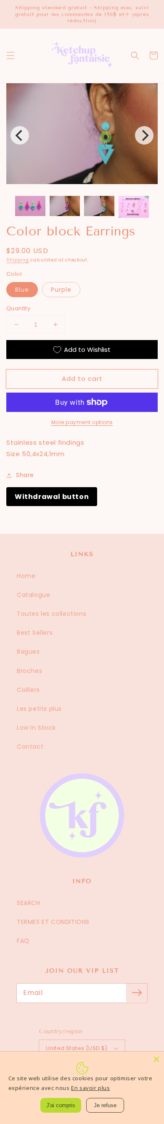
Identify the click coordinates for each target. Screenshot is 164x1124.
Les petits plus (39, 708)
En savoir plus (90, 1088)
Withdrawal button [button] (52, 496)
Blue (22, 289)
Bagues (28, 651)
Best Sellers (35, 632)
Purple (61, 289)
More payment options (82, 422)
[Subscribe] (136, 993)
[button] (10, 55)
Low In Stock (36, 727)
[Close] (156, 1059)
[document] (82, 135)
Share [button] (25, 475)
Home (26, 576)
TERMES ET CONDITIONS (53, 922)
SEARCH (28, 903)
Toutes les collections (51, 613)
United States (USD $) (76, 1048)
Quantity (18, 308)
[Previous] (20, 135)
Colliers (28, 690)
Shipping (17, 260)
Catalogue (33, 595)
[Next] (144, 135)
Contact (30, 746)
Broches (29, 671)
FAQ (23, 941)
